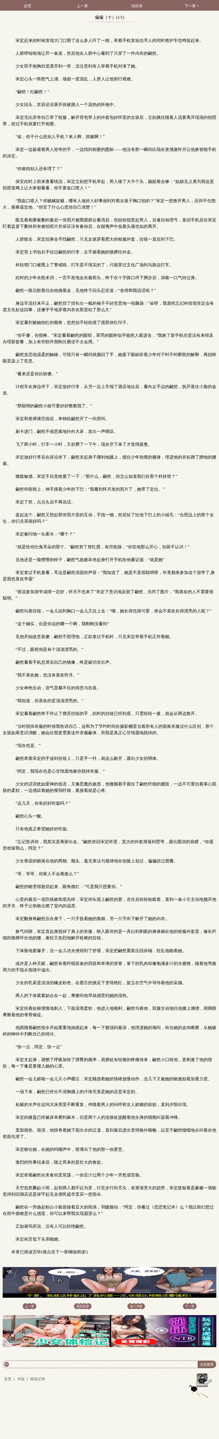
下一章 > (192, 6)
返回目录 (82, 1306)
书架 (21, 1379)
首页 (27, 6)
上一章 (82, 6)
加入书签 (136, 1306)
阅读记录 (37, 1379)
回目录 (137, 6)
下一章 (189, 1306)
